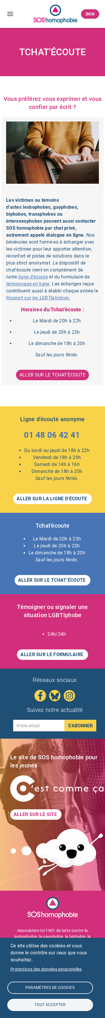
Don (90, 14)
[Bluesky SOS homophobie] (55, 695)
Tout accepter (50, 1004)
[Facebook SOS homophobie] (40, 695)
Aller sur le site (36, 814)
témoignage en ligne (28, 284)
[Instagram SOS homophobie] (69, 695)
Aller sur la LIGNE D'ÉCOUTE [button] (52, 498)
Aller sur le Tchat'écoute (53, 375)
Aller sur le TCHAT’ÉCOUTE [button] (52, 580)
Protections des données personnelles (46, 969)
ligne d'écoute (33, 277)
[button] (52, 436)
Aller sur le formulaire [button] (52, 654)
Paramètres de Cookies (50, 987)
